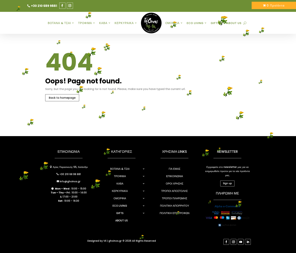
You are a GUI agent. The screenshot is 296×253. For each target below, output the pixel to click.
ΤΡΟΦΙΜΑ (120, 176)
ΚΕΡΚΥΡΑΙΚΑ (124, 23)
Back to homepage (62, 98)
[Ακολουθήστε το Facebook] (62, 6)
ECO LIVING (195, 23)
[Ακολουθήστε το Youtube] (241, 242)
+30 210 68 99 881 (70, 174)
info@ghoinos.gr (70, 181)
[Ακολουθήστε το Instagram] (70, 6)
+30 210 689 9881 (44, 6)
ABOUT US (234, 23)
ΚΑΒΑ (103, 23)
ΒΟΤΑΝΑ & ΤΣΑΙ (59, 23)
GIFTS (120, 213)
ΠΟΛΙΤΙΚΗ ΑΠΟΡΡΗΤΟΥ (174, 206)
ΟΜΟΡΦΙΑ (172, 23)
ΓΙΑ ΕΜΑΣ (174, 169)
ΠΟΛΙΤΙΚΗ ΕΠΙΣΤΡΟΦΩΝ (174, 213)
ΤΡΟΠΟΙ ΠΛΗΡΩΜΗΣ (174, 198)
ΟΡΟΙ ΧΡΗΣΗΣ (174, 183)
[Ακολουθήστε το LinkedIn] (248, 242)
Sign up (227, 183)
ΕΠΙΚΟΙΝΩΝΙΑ (174, 176)
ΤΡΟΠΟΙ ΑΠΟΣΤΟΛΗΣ (174, 191)
